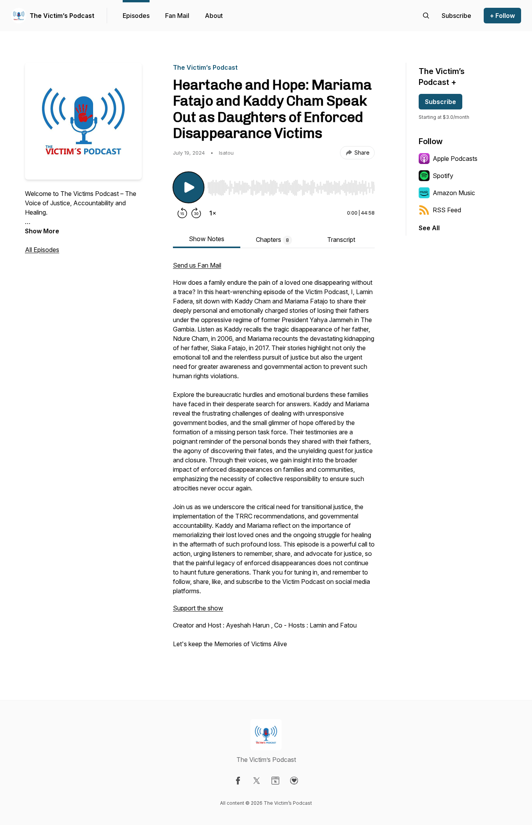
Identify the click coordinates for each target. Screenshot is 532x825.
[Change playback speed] (212, 213)
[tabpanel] (274, 458)
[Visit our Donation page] (294, 780)
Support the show (198, 608)
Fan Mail (177, 15)
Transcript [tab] (341, 239)
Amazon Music (454, 193)
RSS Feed (447, 210)
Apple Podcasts (455, 158)
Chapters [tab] (272, 239)
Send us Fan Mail (197, 265)
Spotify (443, 176)
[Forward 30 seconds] (196, 213)
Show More (42, 231)
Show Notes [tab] (206, 239)
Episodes (136, 15)
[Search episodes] (426, 15)
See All (429, 228)
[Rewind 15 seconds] (182, 213)
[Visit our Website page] (275, 780)
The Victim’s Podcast (62, 15)
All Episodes (42, 250)
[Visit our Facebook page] (238, 780)
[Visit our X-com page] (257, 780)
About (214, 15)
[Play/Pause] (188, 187)
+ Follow (502, 15)
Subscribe (440, 102)
